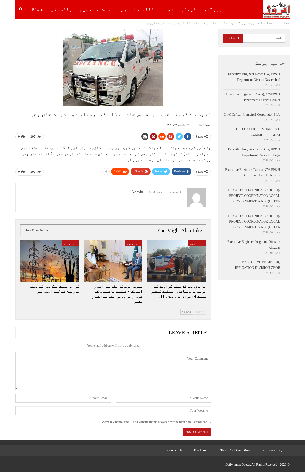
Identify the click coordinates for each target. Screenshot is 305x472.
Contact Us (174, 450)
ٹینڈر (188, 9)
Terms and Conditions (235, 450)
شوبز (167, 9)
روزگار (212, 9)
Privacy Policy (272, 450)
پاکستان (61, 9)
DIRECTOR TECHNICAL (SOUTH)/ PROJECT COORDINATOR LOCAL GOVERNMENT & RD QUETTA (254, 195)
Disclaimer (201, 450)
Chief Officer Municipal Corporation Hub (252, 114)
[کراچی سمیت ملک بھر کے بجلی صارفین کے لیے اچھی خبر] (49, 261)
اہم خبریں (197, 243)
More (37, 9)
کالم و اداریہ (135, 9)
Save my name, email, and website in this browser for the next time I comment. (154, 422)
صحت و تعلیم (94, 9)
